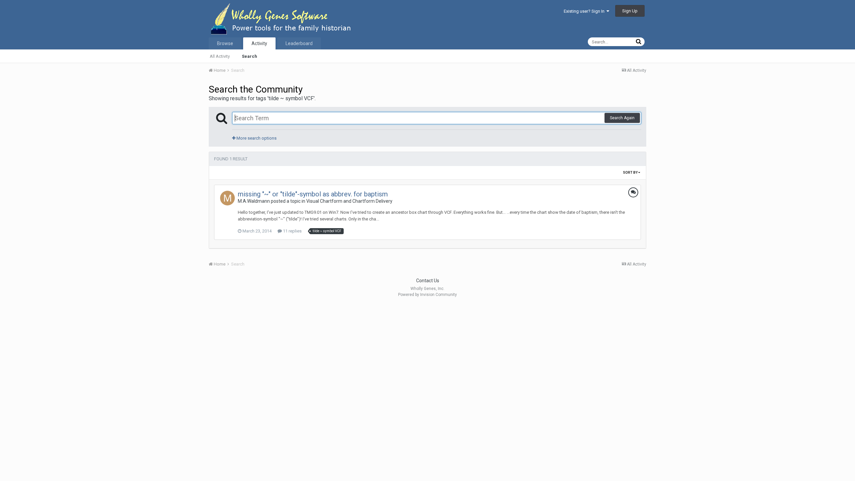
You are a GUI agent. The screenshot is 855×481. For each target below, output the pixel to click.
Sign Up (630, 10)
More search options (256, 138)
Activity (259, 43)
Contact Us (427, 280)
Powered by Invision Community (427, 294)
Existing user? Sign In (585, 11)
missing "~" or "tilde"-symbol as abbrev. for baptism (313, 194)
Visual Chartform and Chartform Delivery (349, 201)
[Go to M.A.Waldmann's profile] (227, 198)
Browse (225, 43)
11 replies (292, 230)
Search (249, 56)
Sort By (630, 172)
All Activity (220, 56)
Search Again (622, 118)
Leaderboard (299, 43)
